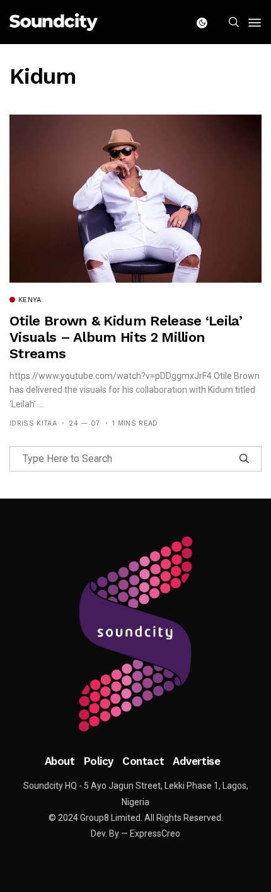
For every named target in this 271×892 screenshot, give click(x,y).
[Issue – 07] (135, 633)
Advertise (196, 761)
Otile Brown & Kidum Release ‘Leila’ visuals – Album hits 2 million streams (125, 337)
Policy (98, 761)
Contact (143, 761)
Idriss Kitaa (33, 423)
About (60, 761)
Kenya (30, 300)
